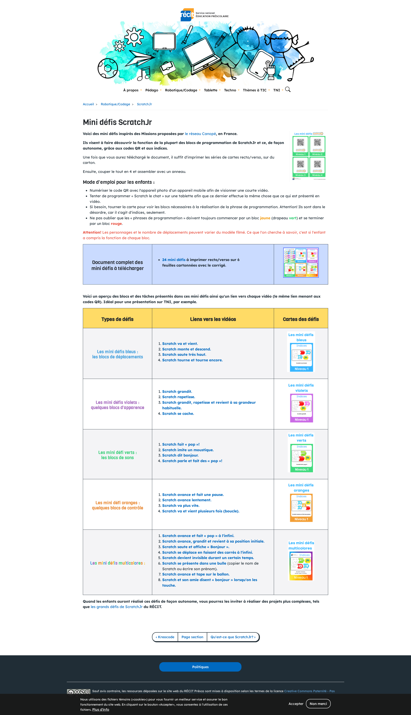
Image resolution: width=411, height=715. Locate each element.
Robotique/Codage (181, 90)
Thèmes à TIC (255, 90)
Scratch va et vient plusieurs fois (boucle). (200, 511)
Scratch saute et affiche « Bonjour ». (195, 546)
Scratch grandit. (177, 391)
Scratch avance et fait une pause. (193, 494)
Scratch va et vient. (180, 343)
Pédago (151, 90)
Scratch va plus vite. (180, 505)
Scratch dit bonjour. (180, 455)
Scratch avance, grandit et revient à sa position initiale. (213, 541)
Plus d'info (100, 709)
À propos (130, 90)
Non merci (318, 704)
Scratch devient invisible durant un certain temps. (208, 557)
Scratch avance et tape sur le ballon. (195, 574)
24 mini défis (173, 259)
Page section (192, 637)
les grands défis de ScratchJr (117, 606)
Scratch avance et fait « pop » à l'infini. (198, 535)
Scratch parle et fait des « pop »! (192, 460)
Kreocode (165, 637)
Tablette (210, 90)
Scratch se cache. (178, 413)
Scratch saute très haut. (184, 354)
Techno (230, 90)
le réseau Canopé (200, 133)
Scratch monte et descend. (186, 349)
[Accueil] (205, 15)
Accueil (88, 104)
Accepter (296, 704)
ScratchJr (144, 104)
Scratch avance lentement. (186, 500)
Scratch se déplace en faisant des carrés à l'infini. (207, 552)
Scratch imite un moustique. (188, 450)
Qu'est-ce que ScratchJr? (233, 637)
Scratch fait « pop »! (181, 444)
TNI (276, 90)
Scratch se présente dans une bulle (194, 563)
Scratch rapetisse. (178, 397)
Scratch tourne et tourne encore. (192, 360)
